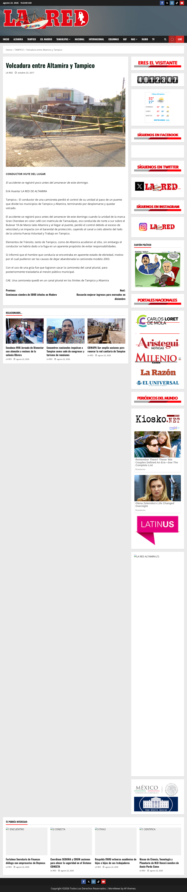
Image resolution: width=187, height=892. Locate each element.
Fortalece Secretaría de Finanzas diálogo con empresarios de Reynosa (25, 861)
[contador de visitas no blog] (157, 79)
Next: (101, 294)
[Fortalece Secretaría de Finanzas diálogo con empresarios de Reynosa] (26, 841)
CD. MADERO (46, 39)
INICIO (6, 39)
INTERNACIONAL (96, 39)
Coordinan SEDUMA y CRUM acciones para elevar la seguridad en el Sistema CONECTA (70, 862)
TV (153, 39)
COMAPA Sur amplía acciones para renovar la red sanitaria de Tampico (106, 349)
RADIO (145, 39)
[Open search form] (165, 39)
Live (180, 39)
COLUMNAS (113, 39)
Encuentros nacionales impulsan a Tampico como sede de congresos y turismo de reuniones (65, 351)
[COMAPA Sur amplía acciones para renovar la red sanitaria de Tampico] (106, 331)
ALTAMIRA (18, 39)
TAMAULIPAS (62, 39)
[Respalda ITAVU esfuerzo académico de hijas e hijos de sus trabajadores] (116, 841)
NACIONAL (79, 39)
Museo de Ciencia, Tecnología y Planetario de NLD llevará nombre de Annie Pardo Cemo (159, 862)
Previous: (31, 292)
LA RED (9, 72)
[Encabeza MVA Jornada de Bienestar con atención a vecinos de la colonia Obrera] (25, 331)
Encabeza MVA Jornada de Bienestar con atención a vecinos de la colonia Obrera (25, 351)
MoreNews (114, 888)
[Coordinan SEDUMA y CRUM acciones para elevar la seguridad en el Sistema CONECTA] (71, 841)
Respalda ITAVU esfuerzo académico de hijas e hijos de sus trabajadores (115, 861)
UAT (125, 39)
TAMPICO (31, 39)
